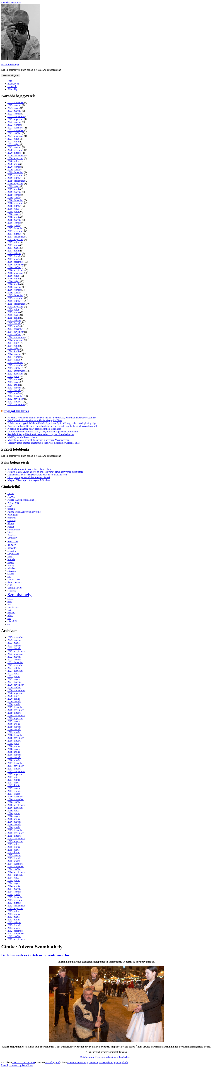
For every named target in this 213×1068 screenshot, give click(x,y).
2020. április (13, 164)
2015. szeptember (16, 303)
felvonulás (12, 514)
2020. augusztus (15, 158)
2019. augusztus (15, 183)
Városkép (12, 86)
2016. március (14, 287)
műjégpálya (11, 571)
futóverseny (11, 521)
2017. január (13, 259)
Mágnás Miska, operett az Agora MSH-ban (28, 480)
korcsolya (11, 551)
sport (9, 585)
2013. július (13, 376)
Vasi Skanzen (13, 607)
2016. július (13, 275)
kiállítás (12, 541)
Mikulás (11, 568)
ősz (8, 624)
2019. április (13, 189)
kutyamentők (13, 553)
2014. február (14, 357)
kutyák (9, 556)
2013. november (15, 365)
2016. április (13, 284)
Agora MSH (14, 502)
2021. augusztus (15, 136)
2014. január (13, 359)
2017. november (15, 231)
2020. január (13, 169)
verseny (11, 612)
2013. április (13, 384)
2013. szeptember (16, 371)
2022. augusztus (15, 119)
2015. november (15, 298)
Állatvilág (12, 89)
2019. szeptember (16, 180)
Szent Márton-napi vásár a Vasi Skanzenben (29, 469)
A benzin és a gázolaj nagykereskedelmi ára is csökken (34, 428)
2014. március (14, 354)
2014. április (13, 351)
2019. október (14, 178)
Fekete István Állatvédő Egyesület (24, 511)
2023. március (14, 111)
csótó (9, 506)
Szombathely (19, 594)
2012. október (14, 401)
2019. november (15, 175)
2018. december (15, 200)
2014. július (13, 343)
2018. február (14, 222)
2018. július (13, 208)
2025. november (15, 102)
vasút (9, 610)
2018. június (13, 211)
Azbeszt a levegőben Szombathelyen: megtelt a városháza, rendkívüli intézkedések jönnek (51, 417)
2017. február (14, 256)
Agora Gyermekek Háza (20, 499)
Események (13, 83)
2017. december (15, 228)
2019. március (14, 192)
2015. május (13, 315)
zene (9, 618)
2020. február (14, 166)
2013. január (13, 393)
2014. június (13, 345)
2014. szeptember (16, 337)
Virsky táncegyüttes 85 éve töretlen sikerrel (28, 477)
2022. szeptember (16, 116)
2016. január (13, 292)
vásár (10, 615)
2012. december (15, 396)
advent (10, 493)
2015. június (13, 312)
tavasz (9, 601)
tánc (9, 604)
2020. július (13, 161)
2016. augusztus (15, 273)
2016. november (15, 264)
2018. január (13, 225)
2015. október (14, 301)
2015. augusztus (15, 306)
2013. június (13, 379)
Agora (11, 496)
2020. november (15, 150)
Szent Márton (14, 587)
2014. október (14, 334)
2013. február (14, 390)
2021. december (15, 127)
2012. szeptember (16, 404)
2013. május (13, 382)
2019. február (14, 194)
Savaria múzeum (14, 582)
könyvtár (10, 563)
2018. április (13, 217)
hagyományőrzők (13, 529)
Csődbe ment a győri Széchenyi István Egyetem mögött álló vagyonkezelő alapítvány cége (52, 423)
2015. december (15, 295)
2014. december (15, 329)
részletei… (106, 1057)
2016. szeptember (16, 270)
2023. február (14, 113)
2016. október (14, 267)
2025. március (14, 105)
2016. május (13, 281)
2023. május (13, 108)
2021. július (13, 138)
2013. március (14, 387)
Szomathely (11, 591)
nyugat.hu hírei (16, 411)
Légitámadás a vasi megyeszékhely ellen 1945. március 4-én (37, 474)
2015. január (13, 326)
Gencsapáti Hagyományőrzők (113, 1062)
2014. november (15, 331)
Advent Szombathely (77, 1062)
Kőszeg (10, 565)
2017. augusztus (15, 239)
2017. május (13, 247)
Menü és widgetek (10, 75)
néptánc (10, 574)
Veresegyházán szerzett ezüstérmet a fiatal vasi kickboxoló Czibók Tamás (43, 442)
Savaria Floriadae (13, 579)
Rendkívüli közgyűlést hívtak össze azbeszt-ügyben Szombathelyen (40, 434)
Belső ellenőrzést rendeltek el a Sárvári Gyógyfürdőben (34, 420)
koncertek (12, 548)
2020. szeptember (16, 155)
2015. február (14, 323)
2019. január (13, 197)
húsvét (10, 532)
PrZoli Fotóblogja (10, 64)
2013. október (14, 368)
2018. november (15, 203)
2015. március (14, 320)
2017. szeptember (16, 236)
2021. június (13, 141)
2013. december (15, 362)
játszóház (11, 535)
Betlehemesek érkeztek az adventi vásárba (35, 955)
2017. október (14, 234)
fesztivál (11, 517)
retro (9, 576)
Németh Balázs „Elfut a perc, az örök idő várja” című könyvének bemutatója (45, 471)
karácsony (12, 537)
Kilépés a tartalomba (11, 2)
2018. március (14, 220)
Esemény (49, 1062)
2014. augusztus (15, 340)
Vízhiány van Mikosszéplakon (22, 437)
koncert (11, 544)
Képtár (11, 559)
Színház (10, 599)
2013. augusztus (15, 373)
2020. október (14, 152)
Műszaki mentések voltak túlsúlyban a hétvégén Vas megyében (38, 440)
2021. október (14, 133)
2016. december (15, 261)
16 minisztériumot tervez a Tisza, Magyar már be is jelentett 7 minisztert (42, 431)
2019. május (13, 186)
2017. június (13, 245)
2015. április (13, 317)
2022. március (14, 122)
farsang (11, 508)
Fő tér (10, 523)
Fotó (9, 81)
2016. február (14, 289)
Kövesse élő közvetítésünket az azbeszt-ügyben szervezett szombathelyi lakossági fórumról (52, 426)
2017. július (13, 242)
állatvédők (12, 621)
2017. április (13, 250)
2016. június (13, 278)
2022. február (14, 124)
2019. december (15, 172)
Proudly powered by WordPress (17, 1065)
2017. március (14, 253)
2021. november (15, 130)
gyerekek (10, 527)
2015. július (13, 309)
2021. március (14, 147)
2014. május (13, 348)
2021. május (13, 144)
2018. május (13, 214)
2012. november (15, 398)
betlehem (93, 1062)
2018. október (14, 206)
